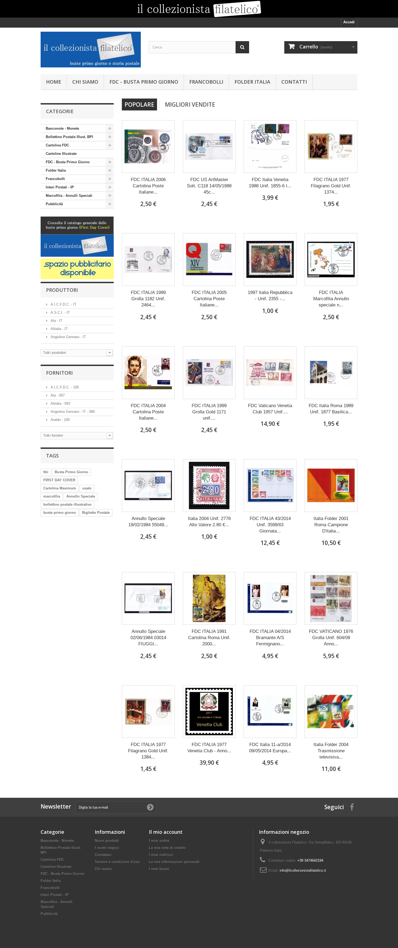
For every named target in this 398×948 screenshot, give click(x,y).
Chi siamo (85, 82)
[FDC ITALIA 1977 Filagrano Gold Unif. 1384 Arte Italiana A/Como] (148, 711)
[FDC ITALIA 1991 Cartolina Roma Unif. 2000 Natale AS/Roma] (209, 598)
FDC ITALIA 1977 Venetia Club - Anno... (209, 747)
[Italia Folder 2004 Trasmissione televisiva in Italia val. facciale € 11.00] (331, 711)
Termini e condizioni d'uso (117, 862)
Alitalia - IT (59, 329)
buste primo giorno (59, 513)
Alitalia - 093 (60, 403)
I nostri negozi (107, 848)
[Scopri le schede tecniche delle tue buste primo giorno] (199, 9)
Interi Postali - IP (60, 187)
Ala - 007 (57, 395)
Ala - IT (56, 321)
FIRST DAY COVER (59, 480)
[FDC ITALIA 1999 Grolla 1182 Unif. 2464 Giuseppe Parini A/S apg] (148, 259)
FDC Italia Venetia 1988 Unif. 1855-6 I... (270, 182)
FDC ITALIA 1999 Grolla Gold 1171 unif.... (209, 412)
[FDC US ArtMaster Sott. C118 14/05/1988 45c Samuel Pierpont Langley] (209, 146)
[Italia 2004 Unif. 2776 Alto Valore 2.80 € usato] (209, 485)
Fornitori (59, 373)
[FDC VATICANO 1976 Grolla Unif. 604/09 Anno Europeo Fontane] (331, 598)
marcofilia (51, 496)
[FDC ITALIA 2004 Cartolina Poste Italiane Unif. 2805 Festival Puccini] (148, 372)
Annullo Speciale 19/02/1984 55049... (148, 521)
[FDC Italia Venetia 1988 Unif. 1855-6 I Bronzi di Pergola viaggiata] (270, 146)
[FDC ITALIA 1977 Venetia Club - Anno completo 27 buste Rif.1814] (209, 711)
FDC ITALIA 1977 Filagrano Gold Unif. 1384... (148, 751)
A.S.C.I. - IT (60, 312)
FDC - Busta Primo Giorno (143, 82)
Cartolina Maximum (59, 488)
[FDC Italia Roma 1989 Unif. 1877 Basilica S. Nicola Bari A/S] (331, 372)
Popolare (139, 104)
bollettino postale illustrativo (67, 504)
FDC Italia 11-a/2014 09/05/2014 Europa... (270, 747)
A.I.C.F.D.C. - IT (63, 304)
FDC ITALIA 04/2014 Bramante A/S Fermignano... (270, 637)
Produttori (62, 290)
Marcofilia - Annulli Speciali (69, 196)
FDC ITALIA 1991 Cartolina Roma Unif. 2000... (209, 637)
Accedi (349, 22)
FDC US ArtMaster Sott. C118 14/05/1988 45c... (209, 186)
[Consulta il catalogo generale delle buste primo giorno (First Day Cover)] (77, 237)
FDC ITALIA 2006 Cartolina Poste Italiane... (148, 186)
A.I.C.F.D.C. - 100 (64, 387)
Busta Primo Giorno (71, 472)
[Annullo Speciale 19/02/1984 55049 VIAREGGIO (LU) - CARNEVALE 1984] (148, 485)
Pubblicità (54, 204)
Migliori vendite (190, 104)
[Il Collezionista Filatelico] (91, 49)
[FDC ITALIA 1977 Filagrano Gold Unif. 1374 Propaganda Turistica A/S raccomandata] (331, 146)
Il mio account (165, 832)
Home (53, 82)
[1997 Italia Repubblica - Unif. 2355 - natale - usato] (270, 259)
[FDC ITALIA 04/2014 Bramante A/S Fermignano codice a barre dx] (270, 598)
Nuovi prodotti (107, 841)
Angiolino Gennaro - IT (68, 337)
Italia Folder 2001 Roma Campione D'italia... (331, 525)
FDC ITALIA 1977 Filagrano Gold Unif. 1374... (331, 186)
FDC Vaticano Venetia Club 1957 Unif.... (270, 408)
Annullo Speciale (80, 496)
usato (87, 488)
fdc (45, 472)
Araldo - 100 (60, 420)
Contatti (294, 82)
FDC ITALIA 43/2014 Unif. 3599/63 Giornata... (270, 525)
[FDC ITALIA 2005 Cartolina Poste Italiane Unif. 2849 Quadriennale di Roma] (209, 259)
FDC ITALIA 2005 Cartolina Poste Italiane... (209, 299)
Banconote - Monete (62, 128)
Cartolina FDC (57, 145)
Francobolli (206, 82)
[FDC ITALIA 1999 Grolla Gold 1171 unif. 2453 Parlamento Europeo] (209, 372)
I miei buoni (159, 869)
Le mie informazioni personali (174, 862)
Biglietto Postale (96, 513)
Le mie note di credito (167, 848)
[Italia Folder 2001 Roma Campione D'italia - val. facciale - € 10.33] (331, 485)
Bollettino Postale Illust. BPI (69, 137)
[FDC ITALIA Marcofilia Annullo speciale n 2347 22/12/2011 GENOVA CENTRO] (331, 259)
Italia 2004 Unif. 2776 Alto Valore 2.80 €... (209, 521)
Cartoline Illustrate (61, 154)
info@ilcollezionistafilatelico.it (303, 870)
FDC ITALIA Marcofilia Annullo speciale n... (331, 299)
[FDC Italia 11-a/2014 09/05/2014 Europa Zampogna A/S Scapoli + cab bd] (270, 711)
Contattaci (103, 855)
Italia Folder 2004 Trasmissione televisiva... (331, 751)
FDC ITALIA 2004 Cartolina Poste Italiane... (148, 412)
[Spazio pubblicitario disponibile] (77, 268)
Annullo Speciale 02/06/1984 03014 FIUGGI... (148, 637)
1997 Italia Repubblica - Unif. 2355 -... (270, 295)
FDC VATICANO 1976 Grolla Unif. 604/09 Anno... (331, 637)
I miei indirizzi (161, 855)
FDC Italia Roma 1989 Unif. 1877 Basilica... (331, 408)
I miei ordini (159, 841)
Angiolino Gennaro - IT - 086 (72, 412)
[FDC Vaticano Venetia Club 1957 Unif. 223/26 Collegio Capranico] (270, 372)
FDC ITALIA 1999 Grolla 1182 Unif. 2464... (148, 299)
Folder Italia (252, 82)
